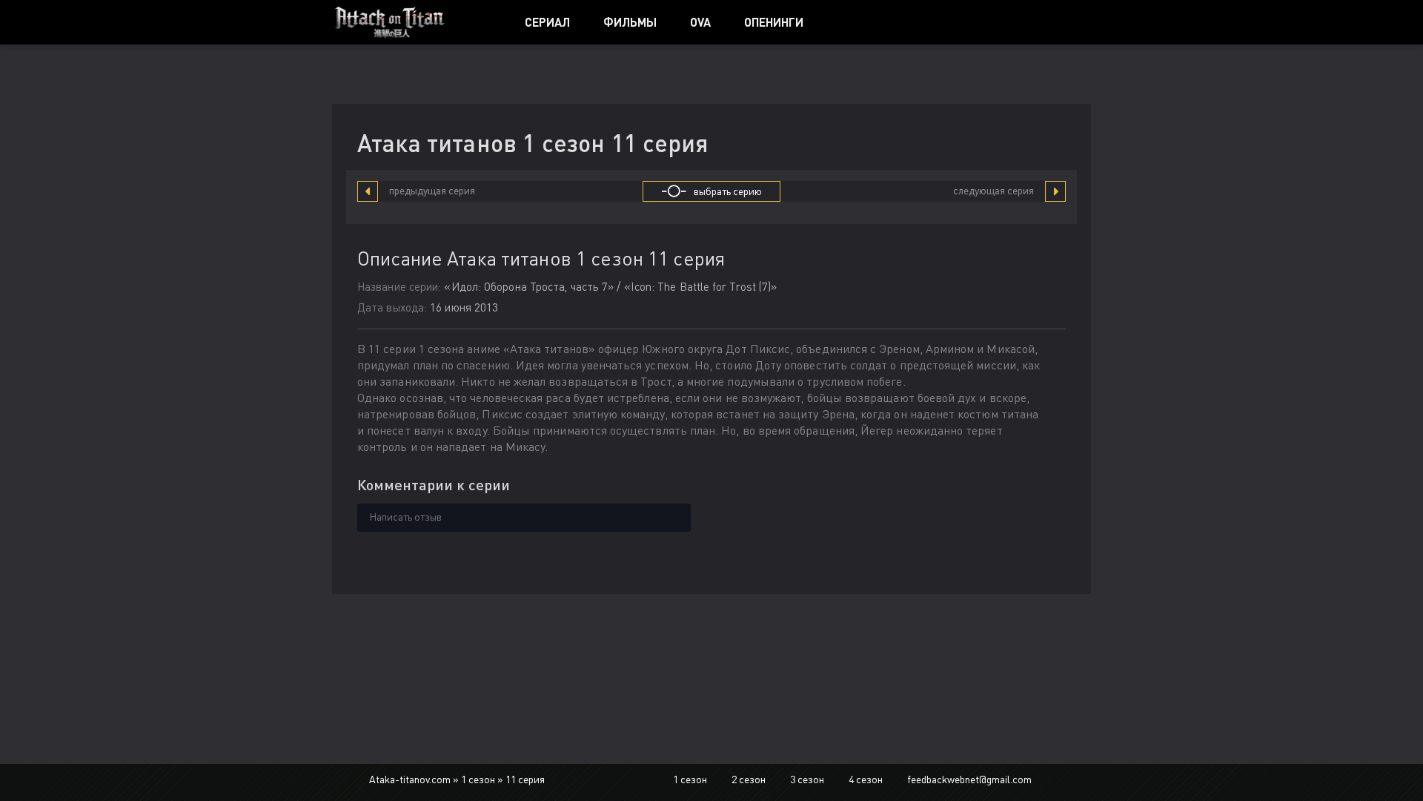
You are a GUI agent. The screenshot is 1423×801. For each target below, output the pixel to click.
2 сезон (749, 779)
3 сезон (807, 779)
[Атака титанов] (411, 22)
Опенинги (773, 22)
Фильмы (630, 22)
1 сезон (690, 779)
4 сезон (866, 779)
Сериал (547, 22)
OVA (700, 22)
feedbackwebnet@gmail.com (969, 779)
